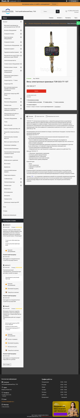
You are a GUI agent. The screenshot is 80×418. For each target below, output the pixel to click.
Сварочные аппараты (9, 175)
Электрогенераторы (9, 182)
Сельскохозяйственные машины (10, 171)
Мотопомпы (7, 163)
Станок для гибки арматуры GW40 (12, 241)
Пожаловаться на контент (47, 416)
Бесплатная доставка (33, 100)
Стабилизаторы (8, 178)
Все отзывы (7, 364)
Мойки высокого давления (11, 160)
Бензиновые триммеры (10, 145)
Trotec (5, 121)
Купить (36, 91)
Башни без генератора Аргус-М (12, 132)
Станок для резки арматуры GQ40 (12, 244)
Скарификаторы (8, 157)
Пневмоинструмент (9, 48)
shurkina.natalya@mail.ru (8, 401)
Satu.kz (47, 415)
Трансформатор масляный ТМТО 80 (12, 278)
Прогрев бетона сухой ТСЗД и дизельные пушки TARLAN (12, 56)
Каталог (54, 4)
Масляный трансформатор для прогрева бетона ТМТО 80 (12, 26)
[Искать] (58, 11)
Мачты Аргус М (8, 125)
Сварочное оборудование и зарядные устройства (11, 109)
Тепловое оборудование (10, 118)
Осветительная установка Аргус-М (11, 137)
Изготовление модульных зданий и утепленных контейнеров (11, 89)
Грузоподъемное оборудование (8, 38)
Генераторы (7, 98)
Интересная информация (9, 215)
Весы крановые (46, 23)
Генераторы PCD (8, 83)
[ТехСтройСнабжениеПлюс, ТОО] (8, 11)
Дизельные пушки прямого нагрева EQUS (11, 76)
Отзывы (5, 211)
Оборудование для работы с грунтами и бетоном (11, 114)
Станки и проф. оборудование (12, 63)
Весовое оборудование (35, 23)
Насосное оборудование (10, 102)
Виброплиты (7, 188)
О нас (4, 206)
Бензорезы (7, 195)
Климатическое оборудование (8, 71)
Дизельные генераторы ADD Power (11, 94)
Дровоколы (7, 167)
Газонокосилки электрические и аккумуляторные (12, 152)
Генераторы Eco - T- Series (11, 80)
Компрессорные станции (10, 67)
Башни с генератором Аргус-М (12, 128)
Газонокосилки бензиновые (11, 148)
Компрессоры (7, 105)
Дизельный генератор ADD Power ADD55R (12, 323)
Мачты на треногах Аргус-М (11, 141)
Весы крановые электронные (58, 23)
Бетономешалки (8, 192)
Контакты (68, 17)
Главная (51, 17)
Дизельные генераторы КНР (11, 202)
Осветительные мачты (10, 60)
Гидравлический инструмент (11, 52)
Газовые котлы (8, 199)
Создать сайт (13, 1)
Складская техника (9, 33)
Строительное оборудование (11, 45)
